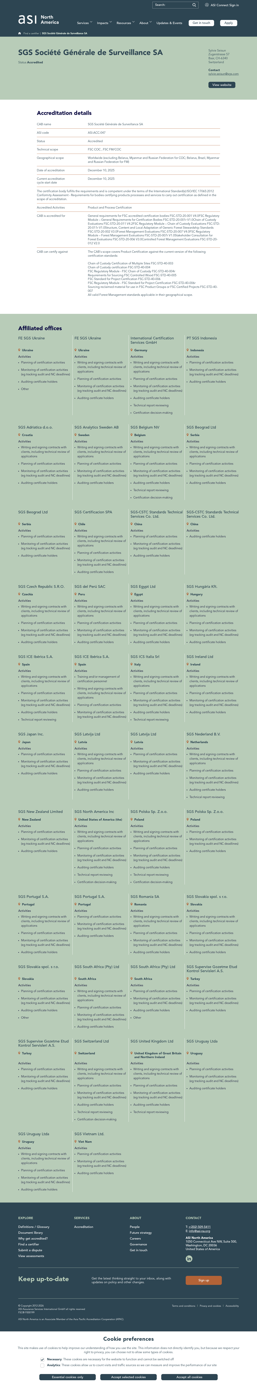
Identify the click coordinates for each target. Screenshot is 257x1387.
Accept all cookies (189, 1377)
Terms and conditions (183, 1306)
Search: (160, 5)
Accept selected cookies (128, 1377)
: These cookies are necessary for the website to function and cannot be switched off (110, 1359)
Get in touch (138, 1250)
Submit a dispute (30, 1250)
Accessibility (232, 1306)
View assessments (31, 1256)
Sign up (203, 1280)
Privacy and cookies (210, 1306)
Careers (135, 1238)
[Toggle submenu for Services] (91, 22)
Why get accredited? (33, 1238)
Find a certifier (28, 1244)
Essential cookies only (67, 1377)
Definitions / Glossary (33, 1227)
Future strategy (141, 1232)
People (135, 1227)
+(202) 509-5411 (200, 1227)
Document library (30, 1232)
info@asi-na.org (199, 1231)
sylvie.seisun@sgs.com (223, 74)
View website (221, 85)
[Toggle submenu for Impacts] (110, 22)
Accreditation (83, 1227)
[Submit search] (194, 5)
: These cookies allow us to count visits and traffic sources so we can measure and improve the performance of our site (132, 1365)
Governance (138, 1244)
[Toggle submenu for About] (150, 22)
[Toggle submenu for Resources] (133, 22)
